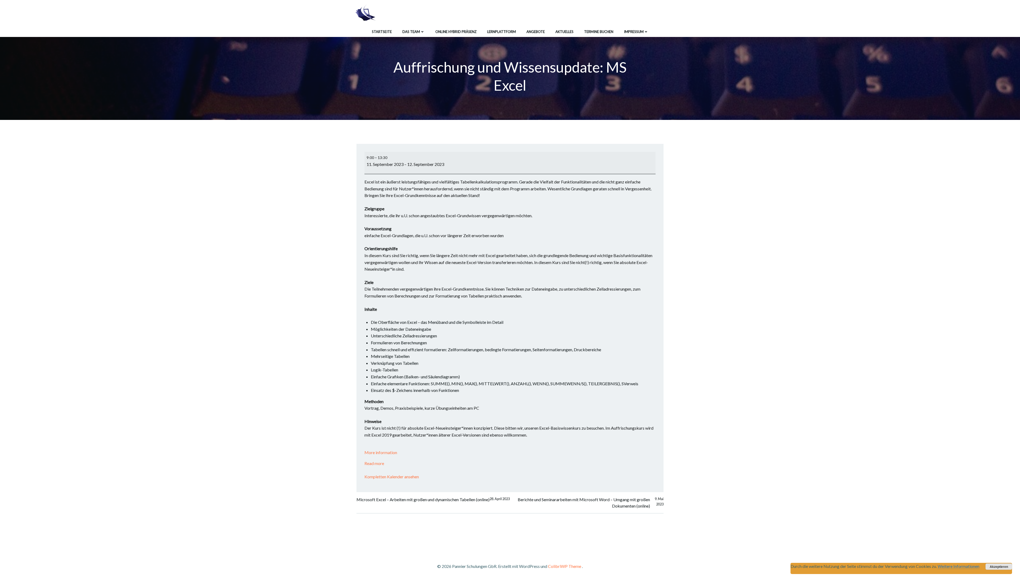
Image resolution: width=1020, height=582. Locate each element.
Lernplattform (501, 32)
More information (380, 452)
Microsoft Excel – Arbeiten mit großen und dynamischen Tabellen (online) (433, 499)
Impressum (634, 32)
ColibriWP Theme (564, 566)
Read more (374, 463)
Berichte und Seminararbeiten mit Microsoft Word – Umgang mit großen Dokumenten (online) (591, 502)
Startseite (382, 32)
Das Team (411, 32)
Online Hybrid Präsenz (456, 32)
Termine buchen (598, 32)
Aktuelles (564, 32)
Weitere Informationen (958, 566)
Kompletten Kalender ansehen (391, 476)
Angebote (535, 32)
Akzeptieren (999, 566)
